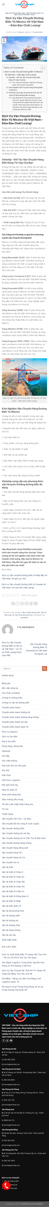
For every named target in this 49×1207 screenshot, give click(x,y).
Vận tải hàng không (11, 930)
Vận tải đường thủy (11, 925)
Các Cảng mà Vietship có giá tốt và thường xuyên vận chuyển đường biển (27, 84)
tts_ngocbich (37, 32)
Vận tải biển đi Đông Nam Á (15, 896)
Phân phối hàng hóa (11, 794)
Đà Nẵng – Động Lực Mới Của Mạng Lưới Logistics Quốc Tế (21, 980)
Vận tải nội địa (9, 935)
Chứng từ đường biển (12, 697)
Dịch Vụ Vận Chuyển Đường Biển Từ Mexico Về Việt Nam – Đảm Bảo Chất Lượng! (24, 73)
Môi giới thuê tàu (10, 785)
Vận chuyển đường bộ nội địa (16, 833)
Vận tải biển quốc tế (34, 13)
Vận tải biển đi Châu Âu (13, 877)
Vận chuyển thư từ (10, 862)
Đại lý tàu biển (9, 741)
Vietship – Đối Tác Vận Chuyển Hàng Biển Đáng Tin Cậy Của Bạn (24, 78)
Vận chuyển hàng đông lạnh (15, 848)
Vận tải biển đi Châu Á (12, 872)
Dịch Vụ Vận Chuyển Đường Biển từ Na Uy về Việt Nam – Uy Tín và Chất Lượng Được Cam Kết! (12, 649)
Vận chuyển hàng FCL (12, 852)
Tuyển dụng (7, 814)
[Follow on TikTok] (7, 1040)
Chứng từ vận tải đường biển (15, 702)
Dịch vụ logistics (10, 731)
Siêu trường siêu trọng (12, 799)
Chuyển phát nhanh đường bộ (16, 712)
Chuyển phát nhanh (11, 707)
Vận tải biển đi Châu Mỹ (13, 881)
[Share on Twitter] (22, 603)
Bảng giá (6, 683)
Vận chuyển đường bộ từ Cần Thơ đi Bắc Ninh (24, 838)
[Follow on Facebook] (3, 1040)
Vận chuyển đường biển (15, 13)
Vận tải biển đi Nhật (11, 901)
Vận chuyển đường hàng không (16, 843)
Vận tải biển (7, 867)
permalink (24, 618)
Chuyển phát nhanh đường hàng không (20, 717)
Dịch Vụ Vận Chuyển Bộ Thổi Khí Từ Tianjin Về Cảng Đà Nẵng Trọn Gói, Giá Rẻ (23, 972)
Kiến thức (6, 775)
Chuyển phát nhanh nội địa (14, 722)
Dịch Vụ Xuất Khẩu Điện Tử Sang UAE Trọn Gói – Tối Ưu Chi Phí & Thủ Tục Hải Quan (24, 956)
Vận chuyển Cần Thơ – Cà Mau (16, 818)
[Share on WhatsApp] (13, 603)
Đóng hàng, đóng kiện (12, 746)
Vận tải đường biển (11, 915)
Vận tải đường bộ (10, 920)
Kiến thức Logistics (11, 780)
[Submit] (44, 668)
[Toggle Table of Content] (41, 68)
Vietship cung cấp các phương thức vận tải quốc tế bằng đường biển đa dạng (25, 94)
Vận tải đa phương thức (24, 15)
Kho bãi (5, 770)
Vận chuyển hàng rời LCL (14, 857)
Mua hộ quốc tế (9, 789)
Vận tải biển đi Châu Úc (13, 891)
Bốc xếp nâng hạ (10, 688)
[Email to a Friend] (27, 603)
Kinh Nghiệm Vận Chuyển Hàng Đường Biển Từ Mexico (26, 88)
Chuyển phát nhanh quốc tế (15, 727)
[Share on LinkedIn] (36, 603)
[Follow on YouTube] (11, 1040)
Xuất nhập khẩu (9, 939)
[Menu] (3, 4)
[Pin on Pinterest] (31, 603)
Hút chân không (9, 760)
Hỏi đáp (5, 756)
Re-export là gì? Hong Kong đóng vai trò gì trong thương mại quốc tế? (22, 988)
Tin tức (5, 809)
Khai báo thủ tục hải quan (14, 765)
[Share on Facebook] (18, 603)
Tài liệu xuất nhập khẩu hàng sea (17, 804)
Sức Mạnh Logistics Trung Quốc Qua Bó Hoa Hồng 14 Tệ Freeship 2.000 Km (23, 964)
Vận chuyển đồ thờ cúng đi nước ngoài (20, 823)
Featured (6, 751)
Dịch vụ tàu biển (9, 736)
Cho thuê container (11, 693)
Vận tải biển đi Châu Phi (13, 886)
